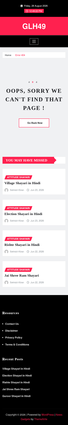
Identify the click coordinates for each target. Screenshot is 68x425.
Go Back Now (35, 123)
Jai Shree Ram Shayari (21, 275)
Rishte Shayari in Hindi (22, 245)
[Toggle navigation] (34, 41)
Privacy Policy (13, 337)
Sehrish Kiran (17, 190)
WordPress (47, 414)
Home (8, 55)
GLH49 (34, 26)
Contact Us (12, 324)
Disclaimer (11, 330)
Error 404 (20, 55)
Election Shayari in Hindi (23, 214)
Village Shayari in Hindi (22, 183)
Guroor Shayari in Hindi (16, 396)
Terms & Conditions (17, 344)
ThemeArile (40, 419)
